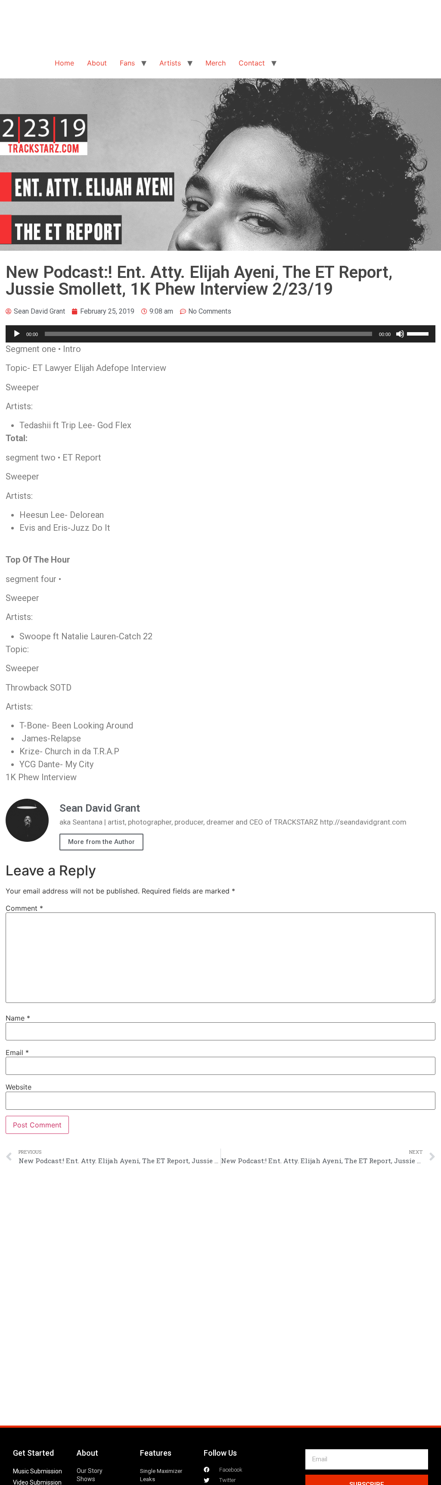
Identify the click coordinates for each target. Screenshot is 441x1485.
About (97, 63)
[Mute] (400, 334)
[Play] (16, 334)
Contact (252, 63)
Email (17, 1052)
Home (64, 63)
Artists (170, 63)
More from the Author (101, 842)
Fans (127, 63)
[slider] (419, 333)
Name (18, 1018)
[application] (220, 333)
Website (18, 1086)
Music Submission (37, 1471)
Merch (215, 63)
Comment (24, 908)
